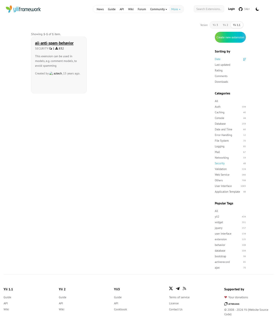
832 (61, 48)
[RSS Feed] (184, 288)
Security (230, 163)
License (174, 303)
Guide (112, 9)
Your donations (238, 297)
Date (217, 59)
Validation (230, 169)
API (122, 9)
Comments (221, 76)
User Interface (230, 186)
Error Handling (230, 135)
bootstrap (230, 256)
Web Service (230, 174)
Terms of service (179, 297)
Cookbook (120, 309)
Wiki (131, 9)
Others (230, 180)
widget (230, 222)
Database (230, 123)
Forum (142, 9)
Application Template (230, 191)
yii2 (230, 216)
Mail (230, 152)
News (100, 9)
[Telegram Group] (178, 288)
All (216, 101)
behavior (230, 245)
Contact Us (176, 309)
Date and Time (230, 129)
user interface (230, 233)
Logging (230, 146)
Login (231, 9)
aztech (57, 73)
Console (230, 118)
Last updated (222, 64)
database (230, 250)
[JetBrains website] (231, 303)
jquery (230, 228)
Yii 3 (215, 25)
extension (230, 239)
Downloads (221, 81)
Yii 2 (225, 25)
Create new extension (230, 37)
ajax (230, 267)
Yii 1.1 (236, 25)
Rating (219, 70)
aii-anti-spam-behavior (54, 43)
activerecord (230, 262)
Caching (230, 112)
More (175, 9)
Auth (230, 106)
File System (230, 140)
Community (157, 9)
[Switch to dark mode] (257, 9)
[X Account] (171, 288)
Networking (230, 157)
